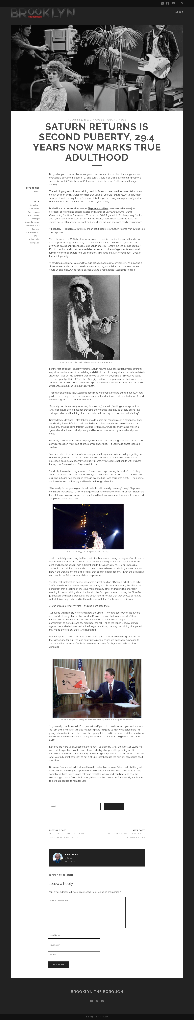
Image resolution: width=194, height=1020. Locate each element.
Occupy (35, 219)
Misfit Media (101, 1017)
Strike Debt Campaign (34, 241)
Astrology (34, 205)
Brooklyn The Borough (97, 992)
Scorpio (35, 229)
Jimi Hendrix (33, 212)
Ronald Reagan (32, 222)
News (122, 119)
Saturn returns (32, 226)
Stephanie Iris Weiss (98, 208)
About (179, 12)
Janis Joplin (33, 208)
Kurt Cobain (33, 215)
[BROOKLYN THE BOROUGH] (43, 16)
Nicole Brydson (104, 119)
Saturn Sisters (79, 218)
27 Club (74, 239)
